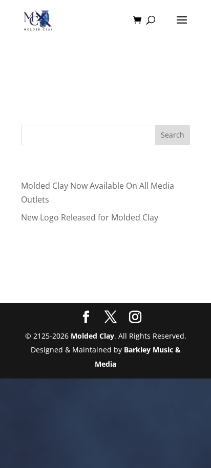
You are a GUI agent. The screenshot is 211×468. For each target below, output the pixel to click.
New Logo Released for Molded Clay (89, 217)
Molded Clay (92, 336)
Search (172, 135)
